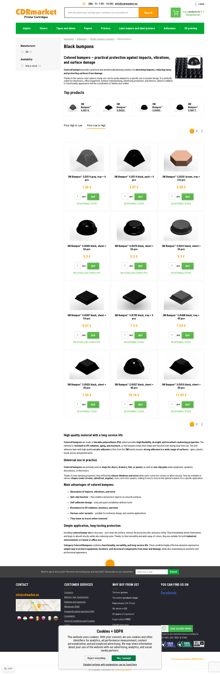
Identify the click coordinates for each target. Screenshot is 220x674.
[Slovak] (43, 618)
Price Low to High (96, 125)
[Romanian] (37, 618)
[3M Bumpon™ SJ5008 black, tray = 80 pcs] (181, 297)
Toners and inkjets (123, 669)
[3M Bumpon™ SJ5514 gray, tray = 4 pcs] (87, 158)
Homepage (69, 39)
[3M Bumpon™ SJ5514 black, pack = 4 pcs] (134, 158)
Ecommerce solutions (181, 659)
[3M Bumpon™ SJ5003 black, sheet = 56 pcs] (87, 227)
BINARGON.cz (198, 659)
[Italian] (49, 618)
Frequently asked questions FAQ (79, 611)
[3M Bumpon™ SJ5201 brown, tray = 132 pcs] (181, 158)
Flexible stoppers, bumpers (102, 39)
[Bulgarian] (55, 618)
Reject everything (96, 658)
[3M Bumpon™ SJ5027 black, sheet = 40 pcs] (134, 366)
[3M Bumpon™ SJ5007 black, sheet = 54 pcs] (87, 297)
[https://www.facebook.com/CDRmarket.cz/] (169, 592)
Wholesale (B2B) (72, 606)
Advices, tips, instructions (76, 597)
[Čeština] (19, 618)
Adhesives (82, 39)
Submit (173, 571)
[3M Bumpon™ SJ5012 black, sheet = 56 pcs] (181, 227)
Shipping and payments (75, 602)
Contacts (68, 592)
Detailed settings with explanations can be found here (110, 664)
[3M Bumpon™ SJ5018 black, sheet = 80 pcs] (181, 366)
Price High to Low (73, 125)
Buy (93, 196)
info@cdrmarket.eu (126, 3)
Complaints (69, 616)
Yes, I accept (124, 658)
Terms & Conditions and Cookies (79, 621)
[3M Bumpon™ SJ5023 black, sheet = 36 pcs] (87, 366)
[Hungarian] (25, 618)
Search (148, 12)
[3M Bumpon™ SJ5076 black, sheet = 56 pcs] (134, 227)
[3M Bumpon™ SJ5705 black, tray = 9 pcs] (134, 297)
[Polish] (31, 618)
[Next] (201, 132)
